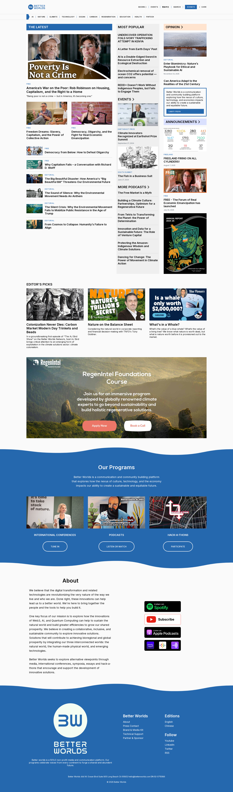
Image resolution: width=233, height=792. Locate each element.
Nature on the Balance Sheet (110, 324)
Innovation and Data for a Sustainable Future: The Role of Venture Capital (136, 232)
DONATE (191, 7)
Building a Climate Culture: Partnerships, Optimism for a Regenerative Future (136, 204)
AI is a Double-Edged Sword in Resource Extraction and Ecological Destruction (137, 60)
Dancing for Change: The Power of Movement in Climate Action (138, 260)
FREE (28, 84)
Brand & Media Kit (133, 730)
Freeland (168, 155)
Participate (178, 546)
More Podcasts (132, 187)
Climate (53, 17)
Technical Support (133, 734)
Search (177, 7)
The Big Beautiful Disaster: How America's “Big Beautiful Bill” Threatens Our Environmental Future (77, 180)
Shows (141, 7)
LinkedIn (169, 744)
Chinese (169, 726)
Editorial (49, 175)
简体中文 (165, 7)
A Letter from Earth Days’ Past (137, 49)
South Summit (125, 172)
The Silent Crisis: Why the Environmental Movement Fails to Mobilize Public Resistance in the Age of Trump (78, 210)
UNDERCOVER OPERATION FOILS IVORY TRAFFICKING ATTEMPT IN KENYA (135, 38)
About (126, 722)
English (169, 722)
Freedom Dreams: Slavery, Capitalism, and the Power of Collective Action (45, 135)
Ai (32, 17)
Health (138, 17)
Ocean (82, 17)
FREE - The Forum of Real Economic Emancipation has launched (182, 203)
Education (125, 17)
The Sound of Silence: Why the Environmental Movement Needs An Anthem (74, 194)
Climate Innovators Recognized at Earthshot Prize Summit (137, 136)
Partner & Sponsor (133, 738)
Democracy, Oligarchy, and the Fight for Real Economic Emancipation (91, 135)
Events (154, 7)
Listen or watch (116, 546)
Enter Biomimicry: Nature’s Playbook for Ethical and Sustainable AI (181, 67)
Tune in (55, 546)
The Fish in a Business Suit (135, 176)
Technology (68, 17)
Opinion (173, 27)
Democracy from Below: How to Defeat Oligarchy (77, 152)
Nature (41, 17)
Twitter (169, 749)
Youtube (169, 740)
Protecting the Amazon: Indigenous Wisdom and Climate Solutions (133, 246)
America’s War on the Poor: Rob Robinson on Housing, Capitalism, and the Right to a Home (68, 90)
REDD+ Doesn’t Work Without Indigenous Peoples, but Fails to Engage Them (137, 88)
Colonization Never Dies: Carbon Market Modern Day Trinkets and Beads (52, 328)
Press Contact (131, 726)
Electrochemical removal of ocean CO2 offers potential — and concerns (137, 74)
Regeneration (108, 17)
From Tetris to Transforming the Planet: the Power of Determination (136, 218)
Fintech (150, 17)
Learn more (175, 111)
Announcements (182, 122)
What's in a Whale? (164, 324)
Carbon (93, 17)
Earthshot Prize (126, 129)
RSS (167, 753)
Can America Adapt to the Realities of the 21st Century (182, 82)
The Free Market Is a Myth (135, 192)
